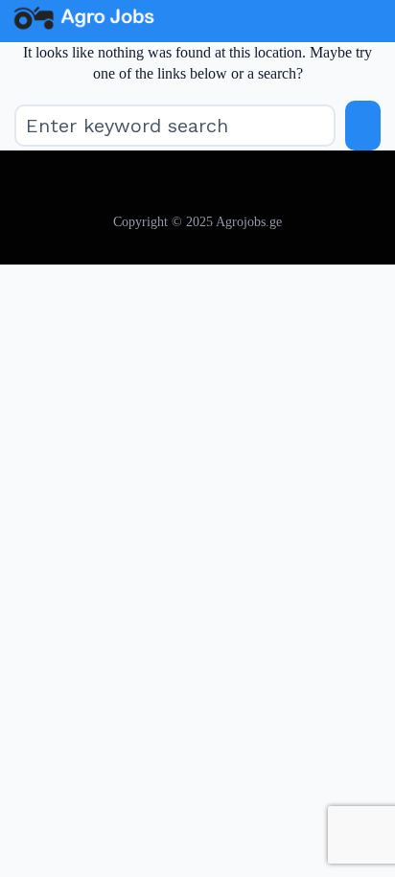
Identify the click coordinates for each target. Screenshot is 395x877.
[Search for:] (175, 125)
